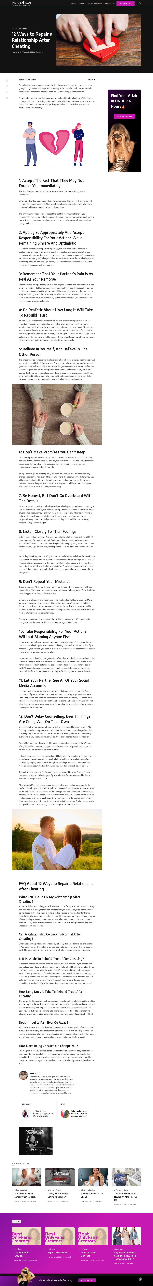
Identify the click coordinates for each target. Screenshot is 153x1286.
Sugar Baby (119, 1249)
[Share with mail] (7, 97)
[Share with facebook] (7, 80)
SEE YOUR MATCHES (124, 116)
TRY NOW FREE (87, 1280)
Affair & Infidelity (19, 28)
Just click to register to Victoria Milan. (62, 804)
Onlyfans (18, 1249)
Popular (16, 1221)
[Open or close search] (140, 3)
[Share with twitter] (7, 86)
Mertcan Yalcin (17, 52)
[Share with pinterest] (7, 92)
